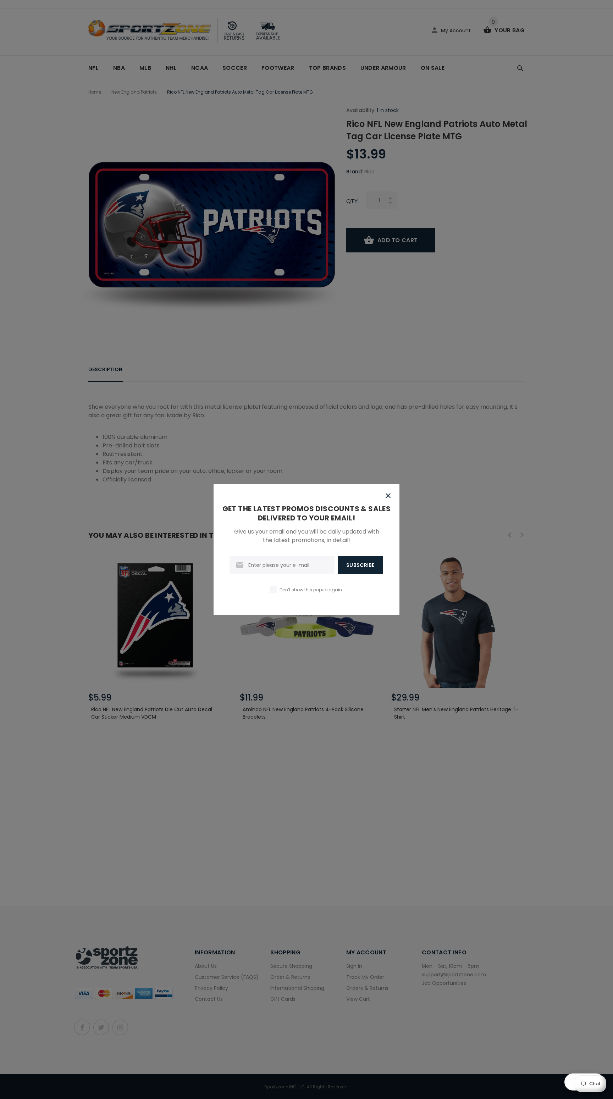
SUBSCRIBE (360, 565)
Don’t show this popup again (311, 590)
